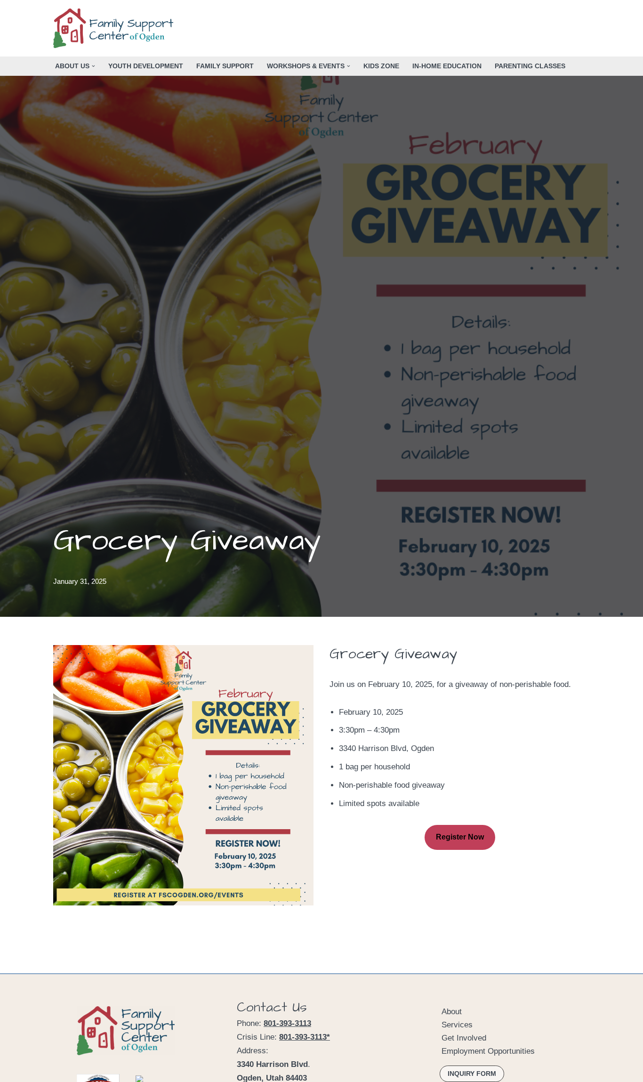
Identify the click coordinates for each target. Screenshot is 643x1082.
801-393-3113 (287, 1023)
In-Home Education (447, 66)
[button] (93, 66)
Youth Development (145, 66)
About (452, 1011)
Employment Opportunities (488, 1051)
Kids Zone (381, 66)
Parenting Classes (530, 66)
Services (457, 1024)
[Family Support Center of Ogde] (115, 28)
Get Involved (464, 1038)
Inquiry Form (472, 1073)
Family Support (225, 66)
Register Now (460, 837)
